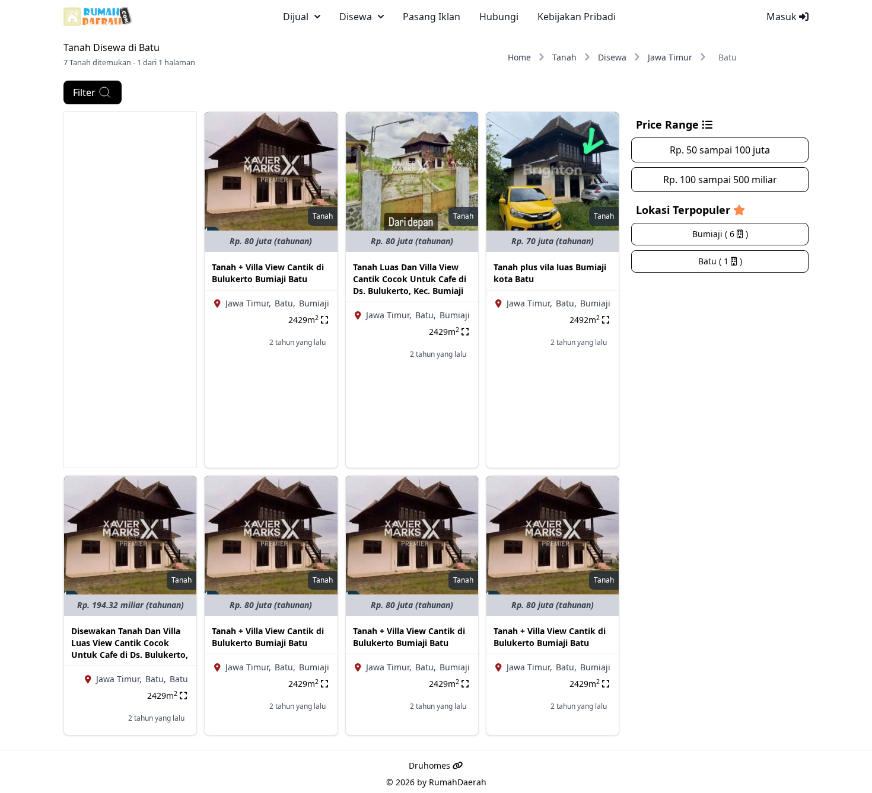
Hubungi (498, 16)
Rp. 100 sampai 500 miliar (720, 179)
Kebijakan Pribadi (576, 16)
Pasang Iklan (431, 16)
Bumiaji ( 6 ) (720, 233)
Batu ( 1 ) (720, 261)
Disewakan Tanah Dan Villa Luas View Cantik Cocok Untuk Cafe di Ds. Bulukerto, (129, 642)
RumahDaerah (457, 782)
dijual (295, 16)
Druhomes (431, 765)
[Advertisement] (130, 290)
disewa (355, 16)
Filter (84, 92)
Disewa (612, 57)
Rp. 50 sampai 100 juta (720, 149)
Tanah (564, 57)
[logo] (97, 16)
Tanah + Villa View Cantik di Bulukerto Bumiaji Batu (268, 272)
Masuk (782, 16)
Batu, (285, 303)
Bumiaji (314, 303)
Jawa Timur (670, 57)
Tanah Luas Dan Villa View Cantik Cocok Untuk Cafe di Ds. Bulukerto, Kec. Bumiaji (409, 278)
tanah (323, 216)
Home (519, 57)
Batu (179, 679)
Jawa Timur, (248, 303)
